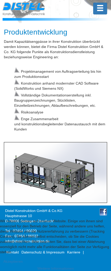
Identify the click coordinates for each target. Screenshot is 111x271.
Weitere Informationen (55, 268)
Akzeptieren (13, 261)
